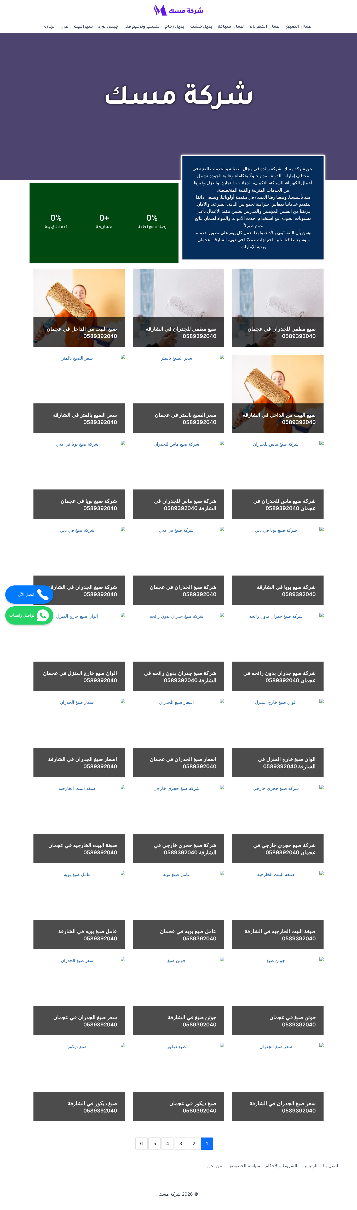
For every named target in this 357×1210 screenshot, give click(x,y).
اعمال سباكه (231, 27)
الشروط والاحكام (281, 1165)
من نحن (214, 1165)
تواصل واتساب (21, 615)
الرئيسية (310, 1165)
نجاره (49, 27)
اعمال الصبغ (299, 27)
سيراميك (83, 27)
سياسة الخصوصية (243, 1165)
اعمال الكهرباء (265, 27)
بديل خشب (201, 27)
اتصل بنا (330, 1165)
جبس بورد (108, 27)
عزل (64, 27)
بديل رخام (175, 27)
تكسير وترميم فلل (141, 27)
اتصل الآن (26, 594)
